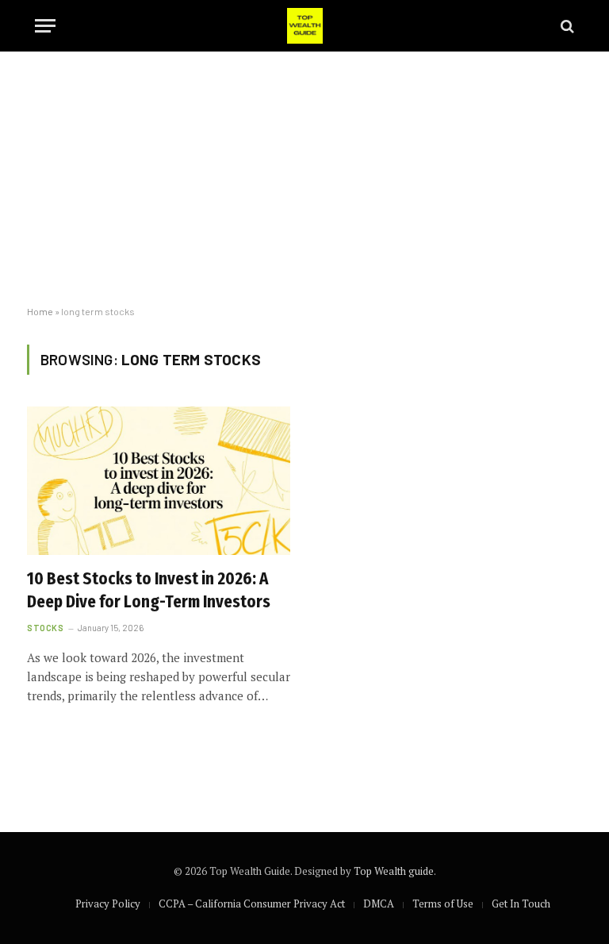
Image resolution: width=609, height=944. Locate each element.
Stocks (45, 627)
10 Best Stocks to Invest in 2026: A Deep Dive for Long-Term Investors (148, 590)
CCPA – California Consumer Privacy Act (252, 903)
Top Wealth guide (394, 871)
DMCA (378, 903)
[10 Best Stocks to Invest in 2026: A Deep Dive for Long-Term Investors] (158, 480)
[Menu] (45, 26)
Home (40, 311)
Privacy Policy (107, 903)
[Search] (565, 26)
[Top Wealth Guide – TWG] (305, 26)
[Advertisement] (304, 178)
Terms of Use (442, 903)
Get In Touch (521, 903)
